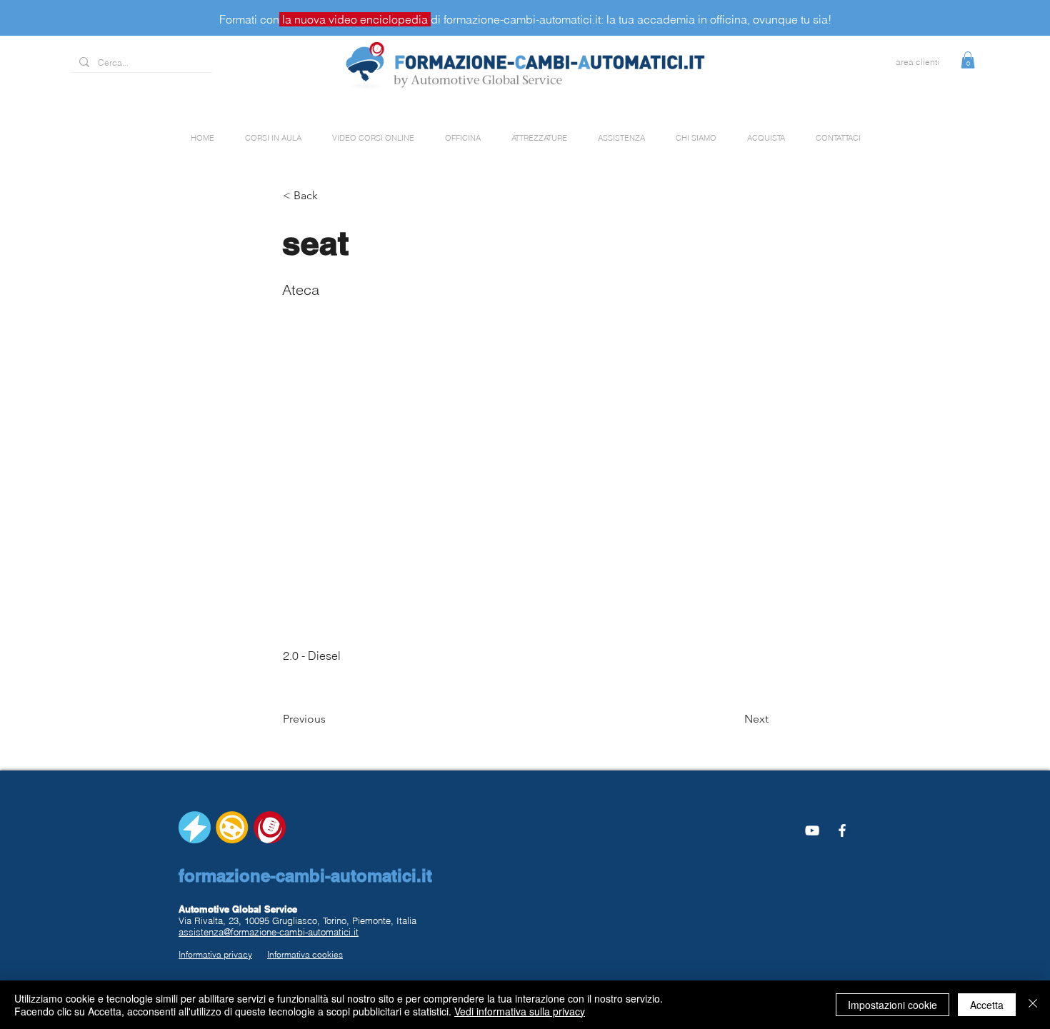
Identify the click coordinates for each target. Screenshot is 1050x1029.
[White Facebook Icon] (842, 830)
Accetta (987, 1005)
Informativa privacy (215, 954)
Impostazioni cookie (892, 1005)
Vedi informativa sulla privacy (519, 1011)
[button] (968, 60)
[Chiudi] (1032, 1005)
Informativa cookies (305, 954)
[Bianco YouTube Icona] (812, 830)
